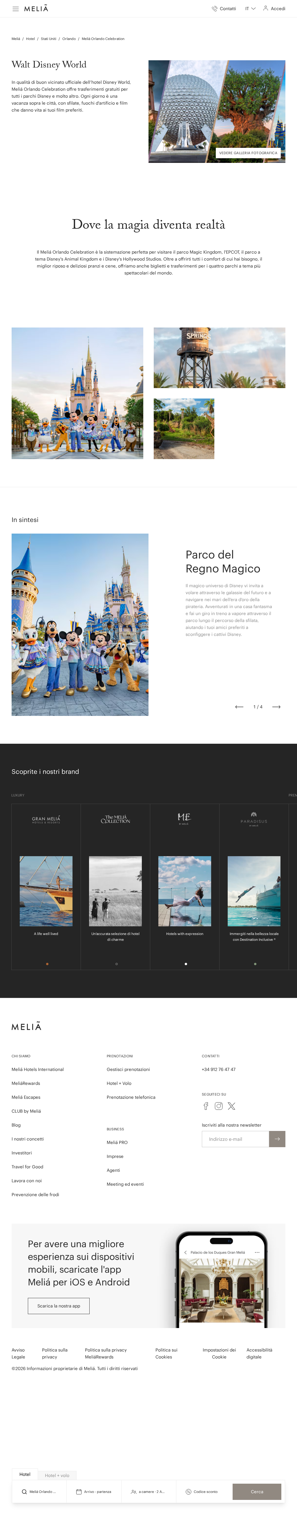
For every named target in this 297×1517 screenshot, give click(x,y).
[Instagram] (219, 1106)
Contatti (210, 1056)
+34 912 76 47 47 (219, 1069)
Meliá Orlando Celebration (103, 39)
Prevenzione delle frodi (35, 1194)
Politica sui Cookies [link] (166, 1353)
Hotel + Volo (119, 1083)
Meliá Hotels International (38, 1069)
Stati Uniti (48, 39)
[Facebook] (206, 1106)
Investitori (22, 1153)
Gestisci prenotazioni (128, 1069)
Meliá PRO (117, 1142)
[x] (231, 1106)
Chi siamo (21, 1056)
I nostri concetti (28, 1139)
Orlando (69, 39)
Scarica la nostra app (58, 1306)
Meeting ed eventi (125, 1184)
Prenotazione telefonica (131, 1097)
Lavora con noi (27, 1180)
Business (115, 1129)
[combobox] (250, 9)
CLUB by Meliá (26, 1111)
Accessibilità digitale (259, 1353)
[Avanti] (276, 707)
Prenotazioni (120, 1056)
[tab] (25, 1474)
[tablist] (148, 1474)
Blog (16, 1125)
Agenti (113, 1170)
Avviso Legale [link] (18, 1353)
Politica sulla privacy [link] (55, 1353)
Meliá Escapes (26, 1097)
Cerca (257, 1491)
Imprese (115, 1156)
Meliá (16, 39)
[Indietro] (239, 707)
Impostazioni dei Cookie (219, 1353)
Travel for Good (27, 1166)
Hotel (30, 39)
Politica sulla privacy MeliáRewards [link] (106, 1353)
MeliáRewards (26, 1083)
